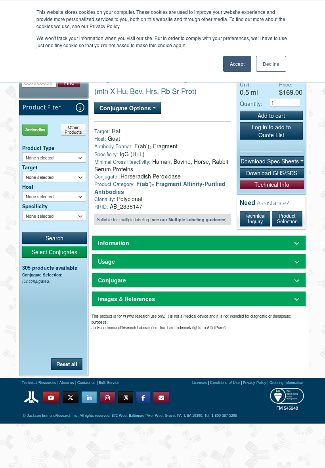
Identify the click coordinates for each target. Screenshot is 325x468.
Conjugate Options (126, 108)
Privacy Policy (254, 383)
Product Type (38, 148)
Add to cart (271, 115)
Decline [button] (271, 63)
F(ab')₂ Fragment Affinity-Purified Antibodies (160, 187)
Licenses (199, 383)
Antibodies (38, 129)
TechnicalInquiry (255, 218)
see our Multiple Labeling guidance (188, 219)
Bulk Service (109, 383)
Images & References (126, 299)
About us (66, 383)
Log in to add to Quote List (271, 131)
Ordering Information (286, 383)
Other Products (72, 129)
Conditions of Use (225, 383)
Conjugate (112, 280)
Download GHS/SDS (271, 173)
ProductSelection (287, 218)
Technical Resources (39, 383)
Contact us (86, 383)
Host (27, 187)
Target (29, 167)
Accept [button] (237, 63)
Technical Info (271, 184)
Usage (106, 261)
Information (113, 243)
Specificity (35, 206)
